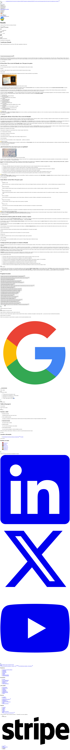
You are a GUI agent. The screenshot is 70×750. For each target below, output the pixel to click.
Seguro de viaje (4, 682)
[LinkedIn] (35, 523)
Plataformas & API (5, 692)
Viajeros (3, 693)
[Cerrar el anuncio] (1, 2)
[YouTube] (35, 662)
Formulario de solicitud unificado (7, 669)
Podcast (4, 697)
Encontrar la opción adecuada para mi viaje (7, 56)
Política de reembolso (5, 711)
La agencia (4, 707)
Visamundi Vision (5, 675)
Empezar (2, 27)
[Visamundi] (2, 3)
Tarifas (4, 9)
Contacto (3, 710)
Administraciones (5, 691)
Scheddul (3, 673)
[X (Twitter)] (35, 593)
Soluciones (2, 8)
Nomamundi (4, 671)
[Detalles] (1, 46)
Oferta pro (1, 9)
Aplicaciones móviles (5, 674)
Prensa (3, 709)
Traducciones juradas (5, 683)
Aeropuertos (4, 690)
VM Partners (4, 670)
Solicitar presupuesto (5, 703)
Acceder (2, 10)
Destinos (2, 5)
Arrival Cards (4, 672)
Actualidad (7, 9)
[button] (35, 51)
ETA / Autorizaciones (5, 680)
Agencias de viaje (5, 688)
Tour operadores (4, 687)
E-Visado (3, 679)
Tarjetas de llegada (5, 681)
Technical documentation (6, 699)
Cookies (4, 748)
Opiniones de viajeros (6, 701)
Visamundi (2, 16)
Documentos (2, 6)
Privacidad (3, 747)
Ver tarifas (6, 27)
